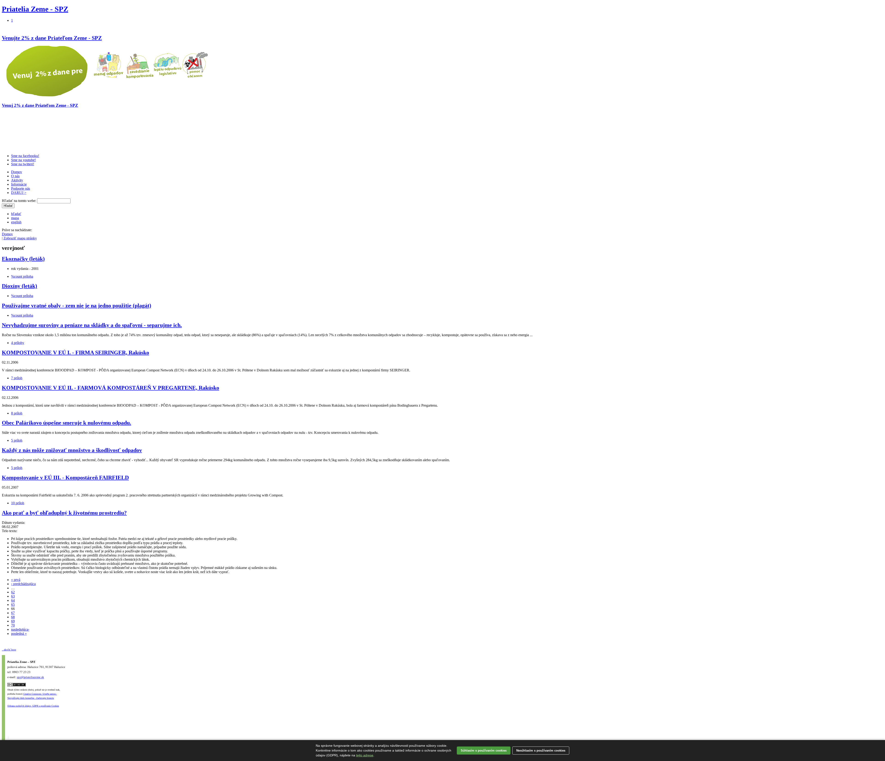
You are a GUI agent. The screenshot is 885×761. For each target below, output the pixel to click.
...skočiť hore (9, 649)
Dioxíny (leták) (19, 286)
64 (13, 600)
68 (13, 617)
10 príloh (17, 503)
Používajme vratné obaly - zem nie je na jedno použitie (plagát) (76, 306)
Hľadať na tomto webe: (19, 201)
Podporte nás (20, 188)
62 (13, 592)
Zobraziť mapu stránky (20, 238)
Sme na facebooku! (25, 156)
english (16, 222)
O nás (15, 176)
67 (13, 613)
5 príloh (16, 440)
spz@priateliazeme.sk (30, 677)
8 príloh (16, 413)
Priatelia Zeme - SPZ (35, 9)
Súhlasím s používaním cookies (484, 750)
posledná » (19, 634)
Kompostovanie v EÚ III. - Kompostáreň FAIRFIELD (65, 478)
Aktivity (17, 180)
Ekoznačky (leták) (23, 259)
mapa (15, 218)
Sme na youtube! (23, 160)
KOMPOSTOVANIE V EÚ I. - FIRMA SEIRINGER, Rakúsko (75, 353)
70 (13, 625)
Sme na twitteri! (22, 164)
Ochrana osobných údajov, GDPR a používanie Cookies (33, 706)
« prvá (15, 580)
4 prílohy (17, 343)
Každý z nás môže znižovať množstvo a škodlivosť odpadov (72, 450)
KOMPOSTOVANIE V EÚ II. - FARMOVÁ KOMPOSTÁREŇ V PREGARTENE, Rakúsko (110, 388)
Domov (16, 172)
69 (13, 621)
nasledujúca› (20, 629)
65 (13, 604)
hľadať (16, 214)
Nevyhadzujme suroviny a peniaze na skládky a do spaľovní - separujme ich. (92, 325)
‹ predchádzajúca (23, 584)
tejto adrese (364, 755)
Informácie (19, 184)
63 (13, 596)
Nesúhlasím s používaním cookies (540, 750)
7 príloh (16, 378)
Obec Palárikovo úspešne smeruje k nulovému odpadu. (66, 423)
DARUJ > (18, 193)
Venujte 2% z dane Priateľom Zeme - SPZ (52, 38)
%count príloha (22, 276)
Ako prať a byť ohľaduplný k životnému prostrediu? (64, 513)
